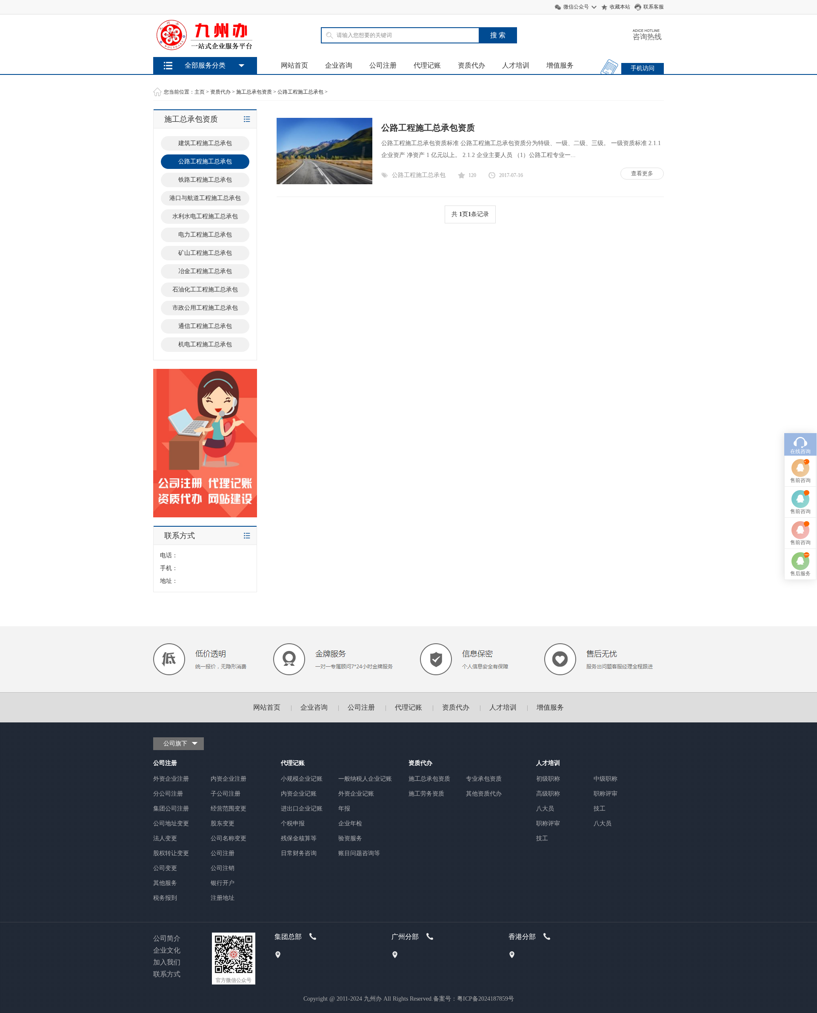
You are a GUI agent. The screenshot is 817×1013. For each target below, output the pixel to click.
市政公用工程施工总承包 (205, 308)
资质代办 (471, 65)
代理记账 (427, 65)
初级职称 (548, 779)
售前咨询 (800, 480)
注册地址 (222, 898)
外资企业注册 (171, 779)
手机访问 (642, 68)
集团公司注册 (171, 808)
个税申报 (293, 823)
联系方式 (166, 974)
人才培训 (515, 65)
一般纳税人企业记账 (365, 779)
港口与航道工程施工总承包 (205, 198)
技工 (600, 808)
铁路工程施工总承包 (205, 180)
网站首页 (294, 65)
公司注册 (383, 65)
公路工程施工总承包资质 (428, 127)
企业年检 (350, 823)
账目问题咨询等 (359, 853)
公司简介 (166, 938)
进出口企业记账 (302, 808)
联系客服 (653, 7)
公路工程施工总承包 (300, 92)
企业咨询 (338, 65)
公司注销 (222, 868)
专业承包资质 (484, 779)
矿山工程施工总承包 (205, 253)
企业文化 (166, 950)
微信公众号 (576, 7)
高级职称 (548, 793)
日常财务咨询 (299, 853)
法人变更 (165, 838)
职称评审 (605, 793)
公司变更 (165, 868)
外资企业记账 (356, 793)
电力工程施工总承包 (205, 234)
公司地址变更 (171, 823)
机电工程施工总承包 (205, 344)
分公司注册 (168, 793)
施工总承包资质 (254, 92)
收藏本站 (620, 7)
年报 (344, 808)
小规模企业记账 (302, 779)
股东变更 (222, 823)
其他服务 (165, 883)
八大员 (545, 808)
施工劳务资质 (426, 793)
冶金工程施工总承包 (205, 271)
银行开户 (222, 883)
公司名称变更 (228, 838)
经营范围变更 (228, 808)
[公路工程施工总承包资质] (324, 182)
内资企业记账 (299, 793)
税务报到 (165, 898)
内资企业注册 (228, 779)
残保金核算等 (299, 838)
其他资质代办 (484, 793)
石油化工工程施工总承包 (205, 289)
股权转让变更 (171, 853)
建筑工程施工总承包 (205, 143)
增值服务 (560, 65)
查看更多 (642, 173)
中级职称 (605, 779)
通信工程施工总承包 (205, 326)
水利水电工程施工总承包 (205, 216)
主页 (199, 92)
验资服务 (350, 838)
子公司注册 (225, 793)
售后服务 (800, 573)
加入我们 (166, 962)
